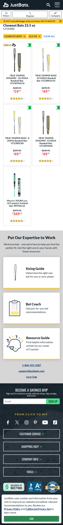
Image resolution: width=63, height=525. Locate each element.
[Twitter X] (17, 422)
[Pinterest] (35, 422)
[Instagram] (26, 422)
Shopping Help (30, 446)
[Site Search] (48, 5)
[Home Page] (16, 5)
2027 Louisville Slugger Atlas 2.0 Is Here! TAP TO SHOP (29, 21)
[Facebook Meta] (8, 422)
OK (31, 518)
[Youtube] (45, 422)
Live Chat (31, 376)
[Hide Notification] (60, 21)
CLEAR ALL (49, 36)
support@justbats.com (31, 370)
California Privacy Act (38, 508)
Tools (30, 471)
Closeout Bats (13, 36)
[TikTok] (55, 422)
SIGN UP (53, 401)
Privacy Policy (12, 508)
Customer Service (30, 434)
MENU (58, 5)
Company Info (30, 459)
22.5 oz (33, 36)
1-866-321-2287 (31, 365)
